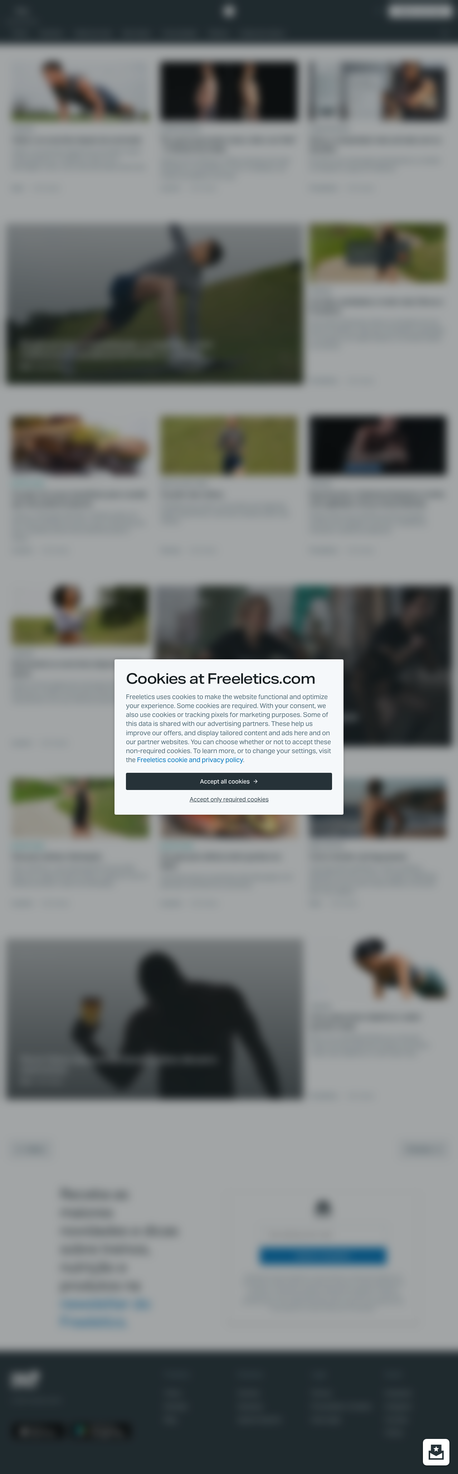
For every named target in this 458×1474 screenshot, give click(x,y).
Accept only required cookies (229, 799)
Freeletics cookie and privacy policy (190, 760)
